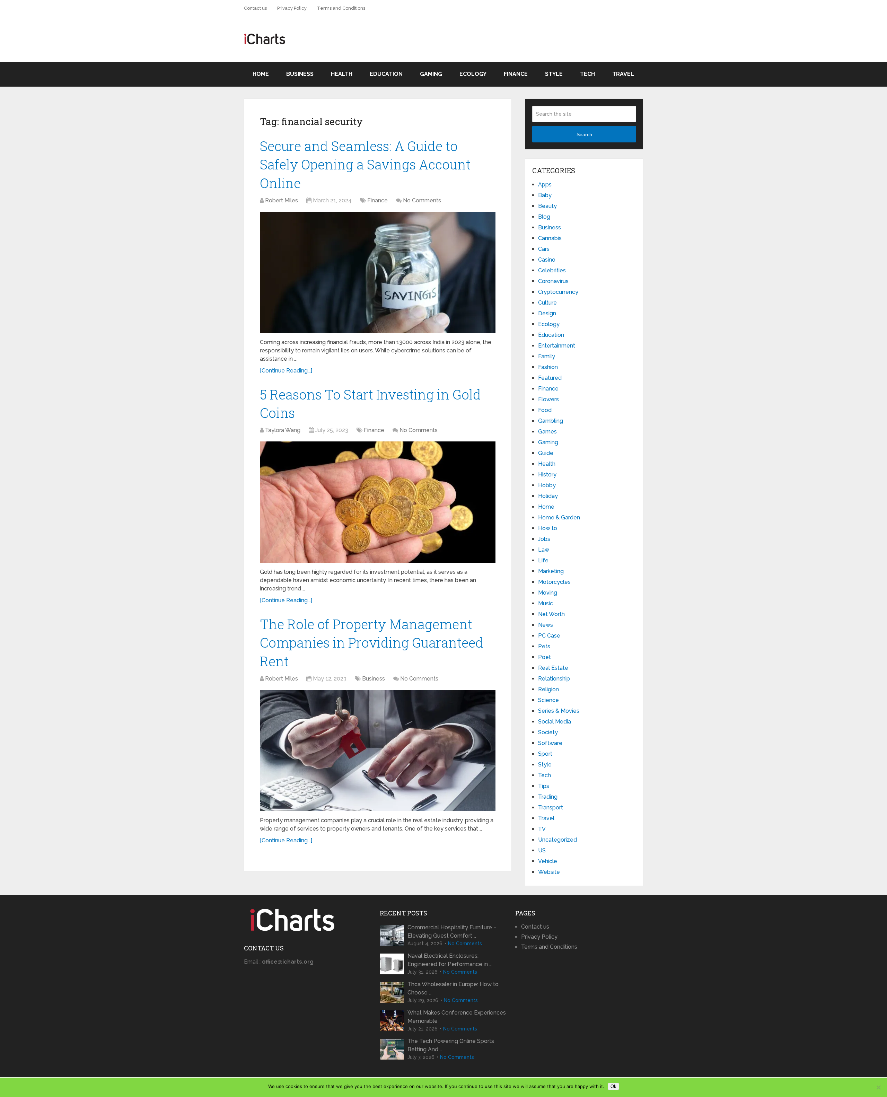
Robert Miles (281, 200)
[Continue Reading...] (286, 370)
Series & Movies (558, 711)
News (545, 625)
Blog (544, 216)
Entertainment (556, 345)
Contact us (255, 8)
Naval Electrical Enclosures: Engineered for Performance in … (449, 960)
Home (261, 74)
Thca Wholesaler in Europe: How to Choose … (453, 988)
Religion (548, 689)
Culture (547, 302)
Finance (516, 74)
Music (545, 603)
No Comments (422, 200)
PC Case (549, 635)
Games (547, 431)
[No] (878, 1087)
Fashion (548, 367)
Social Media (554, 721)
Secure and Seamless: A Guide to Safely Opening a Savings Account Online (365, 164)
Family (546, 356)
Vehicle (547, 861)
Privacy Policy (292, 8)
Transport (550, 807)
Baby (545, 195)
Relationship (554, 678)
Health (341, 74)
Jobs (544, 539)
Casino (546, 259)
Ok (613, 1086)
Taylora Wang (282, 430)
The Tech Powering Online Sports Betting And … (450, 1045)
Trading (547, 796)
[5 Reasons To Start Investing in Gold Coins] (377, 502)
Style (554, 74)
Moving (547, 592)
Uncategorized (557, 839)
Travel (623, 74)
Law (543, 549)
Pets (544, 646)
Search (584, 134)
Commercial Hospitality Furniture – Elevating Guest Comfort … (452, 931)
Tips (543, 786)
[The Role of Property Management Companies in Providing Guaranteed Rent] (377, 750)
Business (300, 74)
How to (547, 528)
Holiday (548, 496)
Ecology (472, 74)
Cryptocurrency (558, 292)
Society (548, 732)
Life (543, 560)
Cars (544, 249)
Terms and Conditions (341, 8)
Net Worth (551, 614)
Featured (550, 378)
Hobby (547, 485)
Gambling (550, 421)
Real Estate (553, 668)
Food (545, 410)
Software (550, 743)
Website (549, 872)
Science (548, 700)
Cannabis (550, 238)
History (547, 474)
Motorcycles (554, 582)
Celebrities (552, 270)
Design (547, 313)
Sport (545, 754)
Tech (587, 74)
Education (386, 74)
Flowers (548, 399)
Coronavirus (553, 281)
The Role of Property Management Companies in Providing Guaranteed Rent (371, 642)
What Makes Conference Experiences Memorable (456, 1016)
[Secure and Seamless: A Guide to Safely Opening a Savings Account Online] (377, 272)
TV (542, 829)
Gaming (431, 74)
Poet (544, 657)
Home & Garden (559, 517)
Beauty (547, 206)
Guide (545, 453)
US (542, 850)
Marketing (551, 571)
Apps (545, 184)
